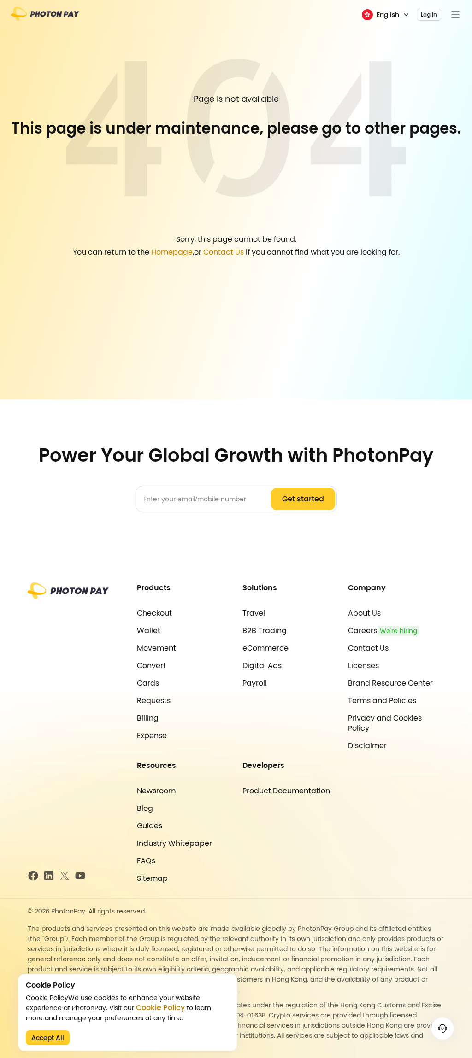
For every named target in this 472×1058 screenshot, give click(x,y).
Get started (303, 499)
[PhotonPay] (45, 17)
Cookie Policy (160, 1008)
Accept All (47, 1037)
